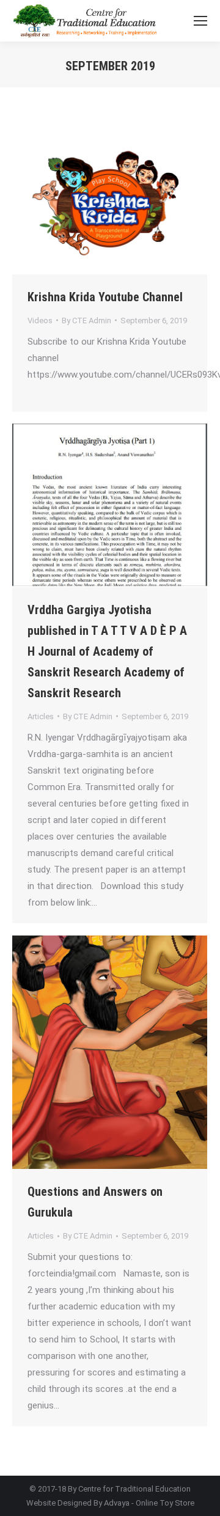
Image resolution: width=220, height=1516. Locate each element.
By (86, 320)
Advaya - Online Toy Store (149, 1502)
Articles (41, 716)
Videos (40, 320)
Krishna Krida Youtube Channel (105, 297)
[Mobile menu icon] (200, 20)
